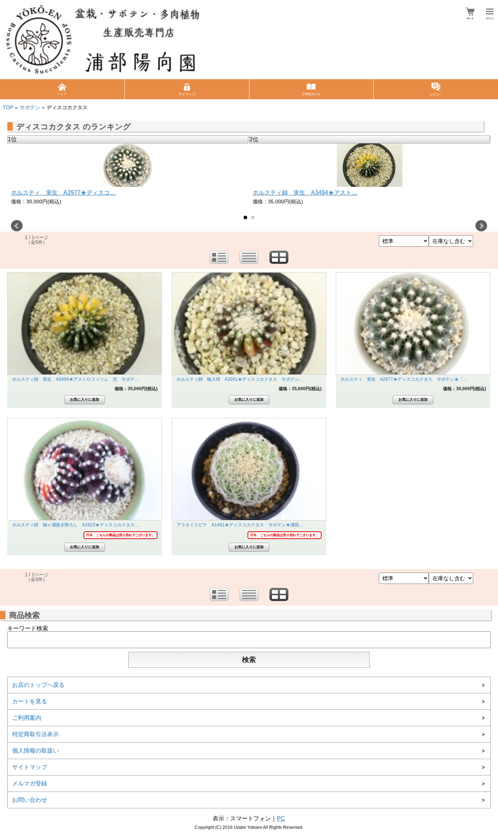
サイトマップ (29, 767)
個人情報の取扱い (35, 750)
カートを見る (29, 701)
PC (281, 818)
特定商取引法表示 (35, 734)
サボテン (30, 107)
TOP (8, 107)
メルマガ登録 (29, 783)
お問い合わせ (29, 800)
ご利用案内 (26, 718)
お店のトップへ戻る (38, 685)
